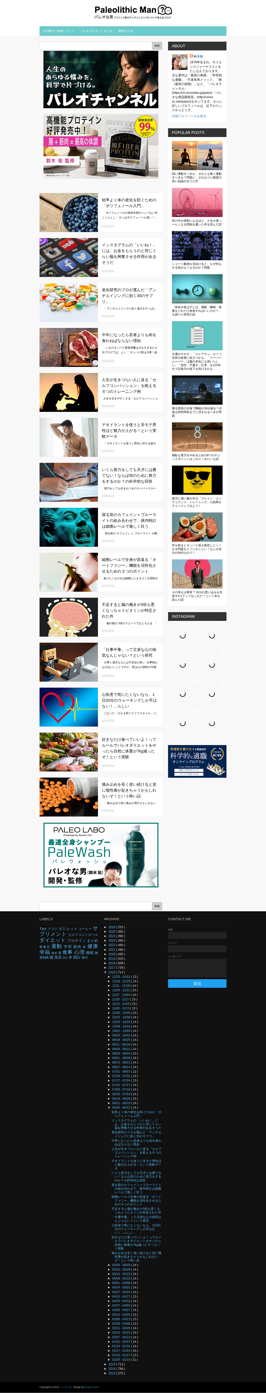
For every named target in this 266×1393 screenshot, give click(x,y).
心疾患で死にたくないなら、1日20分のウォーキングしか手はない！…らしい (129, 700)
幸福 (45, 952)
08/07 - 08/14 (121, 1067)
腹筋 (66, 957)
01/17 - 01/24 (121, 1350)
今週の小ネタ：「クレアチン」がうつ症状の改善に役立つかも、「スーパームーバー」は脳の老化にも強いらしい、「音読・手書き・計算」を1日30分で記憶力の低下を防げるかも (197, 361)
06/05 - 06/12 (121, 1107)
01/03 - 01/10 (121, 1359)
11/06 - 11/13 (121, 1008)
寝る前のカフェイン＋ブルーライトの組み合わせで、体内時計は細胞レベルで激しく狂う (129, 520)
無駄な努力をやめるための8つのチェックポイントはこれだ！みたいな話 (196, 457)
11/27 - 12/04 (121, 995)
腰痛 (54, 952)
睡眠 (90, 953)
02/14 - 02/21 (121, 1332)
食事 (68, 952)
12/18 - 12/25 (121, 981)
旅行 (85, 957)
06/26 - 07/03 (121, 1094)
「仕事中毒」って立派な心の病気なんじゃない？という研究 (136, 1218)
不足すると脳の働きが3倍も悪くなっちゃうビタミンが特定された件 (129, 610)
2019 (112, 958)
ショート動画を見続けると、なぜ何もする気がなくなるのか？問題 (197, 265)
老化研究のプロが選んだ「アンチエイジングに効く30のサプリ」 (129, 296)
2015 (112, 1364)
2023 (112, 940)
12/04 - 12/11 (121, 990)
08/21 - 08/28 (121, 1058)
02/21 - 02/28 (121, 1328)
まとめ (92, 941)
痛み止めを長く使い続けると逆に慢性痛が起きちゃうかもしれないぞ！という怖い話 (129, 790)
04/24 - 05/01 (121, 1287)
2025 (112, 931)
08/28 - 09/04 (121, 1053)
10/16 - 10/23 (121, 1022)
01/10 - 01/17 (121, 1355)
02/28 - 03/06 (121, 1323)
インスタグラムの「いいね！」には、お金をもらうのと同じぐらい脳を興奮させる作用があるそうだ (136, 1124)
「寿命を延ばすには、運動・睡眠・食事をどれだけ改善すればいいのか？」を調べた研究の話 (197, 310)
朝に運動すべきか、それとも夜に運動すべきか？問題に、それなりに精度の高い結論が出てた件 (197, 177)
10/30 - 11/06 (121, 1012)
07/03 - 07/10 (121, 1089)
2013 (112, 1373)
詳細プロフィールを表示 (189, 116)
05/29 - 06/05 (121, 1265)
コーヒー (86, 929)
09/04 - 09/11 (121, 1049)
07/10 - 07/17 (121, 1085)
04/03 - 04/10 (121, 1301)
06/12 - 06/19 (121, 1103)
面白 (77, 957)
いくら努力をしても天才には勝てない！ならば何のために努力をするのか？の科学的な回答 (129, 475)
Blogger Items (92, 1387)
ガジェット (68, 929)
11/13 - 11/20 (121, 1003)
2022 (112, 945)
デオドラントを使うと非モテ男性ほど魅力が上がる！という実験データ (129, 431)
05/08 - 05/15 (121, 1278)
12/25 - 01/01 (121, 976)
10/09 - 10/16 (121, 1026)
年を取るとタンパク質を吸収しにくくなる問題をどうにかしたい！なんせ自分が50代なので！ (197, 549)
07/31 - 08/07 (121, 1071)
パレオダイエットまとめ (96, 31)
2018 (112, 963)
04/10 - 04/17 (121, 1296)
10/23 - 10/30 (121, 1017)
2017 (112, 967)
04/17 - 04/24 (121, 1292)
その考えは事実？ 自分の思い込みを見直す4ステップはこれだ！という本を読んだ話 (197, 596)
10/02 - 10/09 (121, 1031)
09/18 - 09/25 (121, 1039)
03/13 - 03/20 (121, 1314)
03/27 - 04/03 (121, 1305)
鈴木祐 (198, 56)
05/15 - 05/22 (121, 1274)
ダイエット (53, 940)
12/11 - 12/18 (121, 985)
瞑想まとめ (125, 31)
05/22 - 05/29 (121, 1269)
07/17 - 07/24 (121, 1080)
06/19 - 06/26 (121, 1098)
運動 (57, 946)
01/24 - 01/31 (121, 1346)
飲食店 (45, 946)
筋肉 (78, 947)
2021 (112, 949)
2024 (112, 936)
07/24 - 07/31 (121, 1076)
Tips (44, 929)
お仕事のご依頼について (58, 31)
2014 (112, 1368)
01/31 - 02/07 (121, 1341)
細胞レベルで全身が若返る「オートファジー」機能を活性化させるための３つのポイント (129, 565)
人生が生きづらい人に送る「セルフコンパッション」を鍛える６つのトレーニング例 (129, 386)
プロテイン (77, 941)
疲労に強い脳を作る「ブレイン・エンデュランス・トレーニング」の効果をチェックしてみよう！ (197, 502)
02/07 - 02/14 (121, 1337)
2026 (112, 927)
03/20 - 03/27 (121, 1310)
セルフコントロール (83, 934)
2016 (112, 972)
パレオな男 (66, 1387)
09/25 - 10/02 (121, 1035)
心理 (80, 952)
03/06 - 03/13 (121, 1319)
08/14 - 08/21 (121, 1062)
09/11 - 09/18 (121, 1044)
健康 (92, 946)
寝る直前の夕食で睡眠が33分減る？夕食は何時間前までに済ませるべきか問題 (197, 412)
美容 (58, 957)
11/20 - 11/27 (121, 999)
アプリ (53, 929)
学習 (68, 947)
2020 (112, 954)
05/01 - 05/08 (121, 1283)
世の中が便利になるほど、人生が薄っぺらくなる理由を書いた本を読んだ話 (197, 222)
